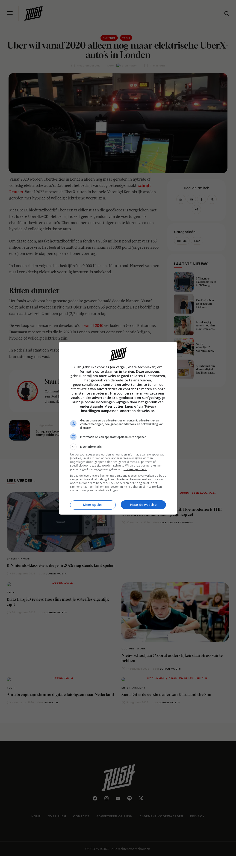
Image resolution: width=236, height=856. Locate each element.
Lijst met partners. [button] (135, 469)
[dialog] (118, 428)
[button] (118, 447)
